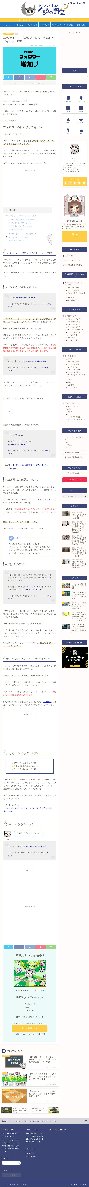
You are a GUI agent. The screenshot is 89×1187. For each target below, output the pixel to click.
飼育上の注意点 (70, 403)
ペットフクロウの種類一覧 (74, 438)
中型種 (69, 445)
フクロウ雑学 (69, 25)
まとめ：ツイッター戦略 (18, 237)
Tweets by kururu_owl (58, 1129)
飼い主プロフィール (75, 236)
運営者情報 (30, 1153)
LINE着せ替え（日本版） (74, 260)
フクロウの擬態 (73, 364)
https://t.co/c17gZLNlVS (33, 589)
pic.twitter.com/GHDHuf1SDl (18, 444)
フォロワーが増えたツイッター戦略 (22, 220)
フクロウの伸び (73, 387)
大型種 (69, 447)
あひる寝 (70, 385)
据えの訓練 (71, 337)
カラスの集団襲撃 (73, 417)
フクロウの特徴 (56, 25)
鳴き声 (69, 359)
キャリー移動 (72, 414)
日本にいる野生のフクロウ (74, 458)
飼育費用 (70, 297)
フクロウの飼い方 (73, 319)
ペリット (70, 379)
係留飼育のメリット (74, 322)
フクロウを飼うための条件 (76, 294)
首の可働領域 (72, 367)
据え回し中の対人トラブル (76, 420)
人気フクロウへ (8, 33)
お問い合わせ (31, 1156)
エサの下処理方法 (73, 324)
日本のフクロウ (44, 25)
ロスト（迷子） (73, 406)
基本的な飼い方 (70, 316)
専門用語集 (81, 25)
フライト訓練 (72, 340)
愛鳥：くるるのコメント (18, 241)
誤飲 (69, 409)
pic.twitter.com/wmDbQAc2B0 (35, 846)
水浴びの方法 (72, 335)
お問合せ (24, 1184)
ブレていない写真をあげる (21, 223)
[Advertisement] (30, 187)
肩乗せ (69, 411)
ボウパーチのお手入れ (75, 329)
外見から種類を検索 (72, 452)
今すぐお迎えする (30, 1028)
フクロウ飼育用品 (73, 290)
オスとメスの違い (73, 372)
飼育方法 (20, 25)
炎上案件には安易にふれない (22, 226)
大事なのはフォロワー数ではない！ (22, 234)
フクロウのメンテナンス (76, 332)
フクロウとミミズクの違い (76, 376)
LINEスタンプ (70, 256)
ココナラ (47, 702)
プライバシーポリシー (11, 1184)
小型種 (69, 442)
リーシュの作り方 (73, 327)
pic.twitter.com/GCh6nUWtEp (35, 361)
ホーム (8, 25)
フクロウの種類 (32, 25)
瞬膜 (69, 382)
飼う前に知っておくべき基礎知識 (74, 283)
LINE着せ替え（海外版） (74, 265)
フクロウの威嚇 (73, 362)
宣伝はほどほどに (17, 229)
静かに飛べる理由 (73, 370)
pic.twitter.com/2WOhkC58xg (24, 297)
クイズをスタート (75, 480)
